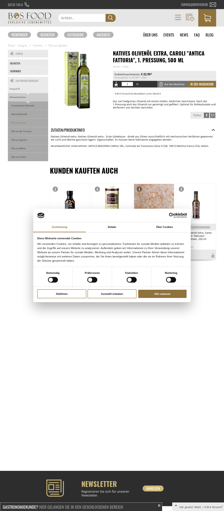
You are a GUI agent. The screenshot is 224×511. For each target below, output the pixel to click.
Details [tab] (112, 226)
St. (137, 84)
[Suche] (111, 18)
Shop (11, 45)
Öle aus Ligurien (19, 139)
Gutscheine (76, 34)
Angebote (103, 34)
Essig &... (23, 45)
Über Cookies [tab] (164, 226)
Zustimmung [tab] (59, 226)
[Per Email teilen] (212, 115)
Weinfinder (19, 34)
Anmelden (153, 488)
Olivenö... (38, 45)
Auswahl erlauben (112, 293)
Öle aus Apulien (57, 45)
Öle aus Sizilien (18, 156)
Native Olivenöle (19, 114)
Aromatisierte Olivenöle (22, 105)
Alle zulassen (162, 293)
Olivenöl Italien (18, 97)
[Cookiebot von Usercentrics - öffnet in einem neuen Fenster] (171, 215)
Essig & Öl (15, 88)
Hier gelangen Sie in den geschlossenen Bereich (63, 507)
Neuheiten (47, 34)
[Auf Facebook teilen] (206, 115)
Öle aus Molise (18, 148)
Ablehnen (62, 293)
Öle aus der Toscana (21, 131)
